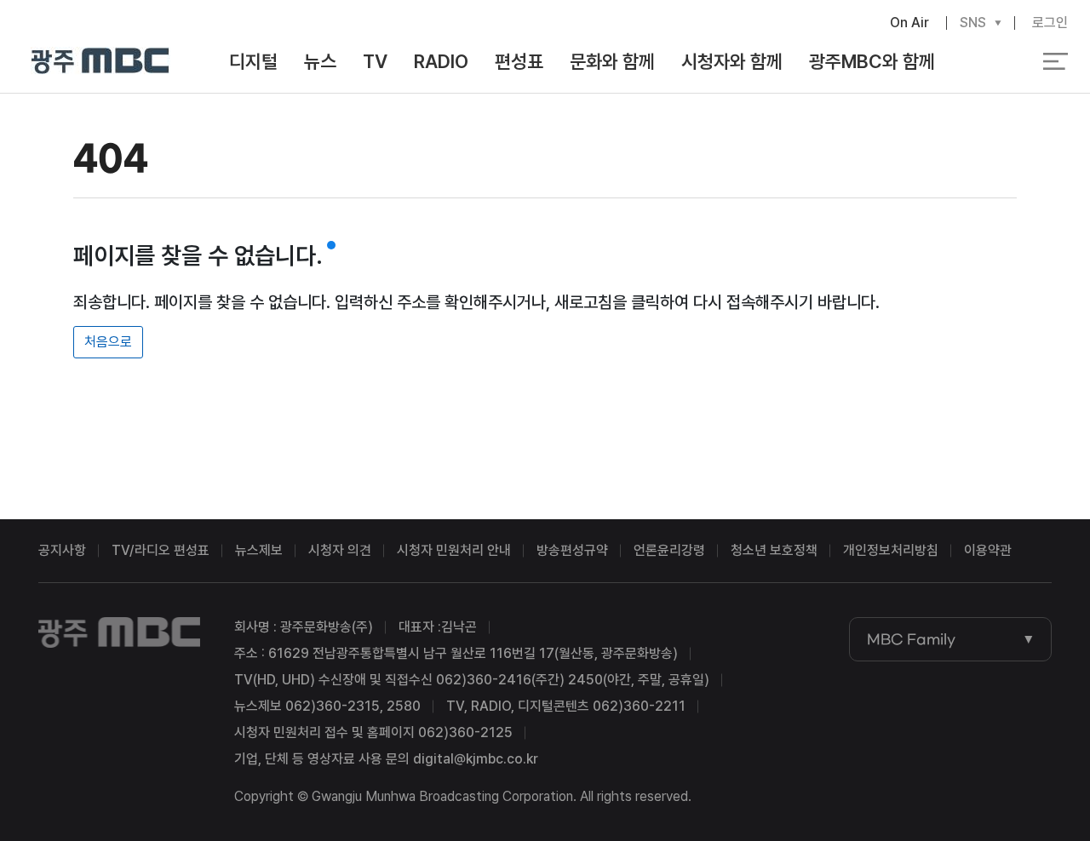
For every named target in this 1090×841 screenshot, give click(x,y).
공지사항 (62, 550)
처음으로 (108, 342)
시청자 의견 (339, 550)
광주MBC (101, 62)
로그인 (1050, 22)
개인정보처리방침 (890, 550)
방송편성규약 (572, 550)
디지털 (253, 61)
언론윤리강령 (669, 550)
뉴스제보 (259, 550)
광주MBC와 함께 (872, 61)
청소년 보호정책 (774, 550)
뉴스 (320, 61)
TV (375, 61)
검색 (991, 62)
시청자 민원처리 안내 (454, 550)
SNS (973, 23)
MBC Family (911, 639)
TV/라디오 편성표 (160, 550)
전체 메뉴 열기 (1055, 61)
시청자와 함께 (732, 61)
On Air (909, 22)
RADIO (441, 61)
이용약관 (988, 550)
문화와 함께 (612, 61)
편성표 (519, 61)
